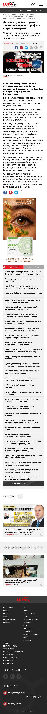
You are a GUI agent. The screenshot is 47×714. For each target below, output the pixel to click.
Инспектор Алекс (30, 614)
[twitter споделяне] (26, 47)
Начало (6, 15)
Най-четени (33, 267)
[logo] (9, 4)
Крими (21, 15)
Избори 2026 (8, 664)
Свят (29, 10)
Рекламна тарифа (10, 646)
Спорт (5, 617)
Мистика (27, 628)
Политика (7, 614)
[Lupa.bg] (6, 77)
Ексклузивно (9, 534)
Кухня (26, 617)
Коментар (27, 622)
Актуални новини (31, 620)
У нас (21, 10)
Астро (26, 637)
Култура (6, 622)
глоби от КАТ (8, 655)
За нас (5, 643)
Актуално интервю (31, 634)
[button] (5, 547)
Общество (30, 15)
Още (37, 10)
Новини (14, 15)
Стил (25, 625)
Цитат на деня (29, 631)
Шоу (25, 608)
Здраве (26, 611)
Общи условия (9, 649)
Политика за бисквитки (13, 652)
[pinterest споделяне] (21, 47)
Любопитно (10, 10)
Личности (27, 640)
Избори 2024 (8, 661)
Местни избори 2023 (11, 658)
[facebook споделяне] (16, 47)
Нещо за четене (9, 620)
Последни (14, 267)
